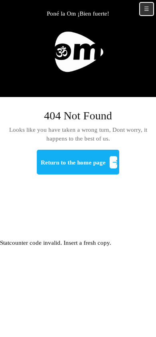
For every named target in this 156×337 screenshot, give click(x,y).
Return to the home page (80, 165)
